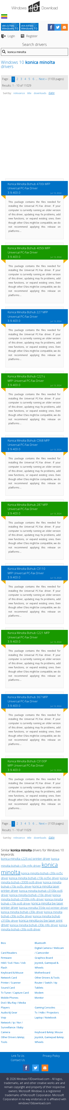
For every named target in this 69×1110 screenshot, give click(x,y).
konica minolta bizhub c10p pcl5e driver (34, 878)
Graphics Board (44, 957)
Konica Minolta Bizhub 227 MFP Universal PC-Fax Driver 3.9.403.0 (28, 316)
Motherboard (42, 972)
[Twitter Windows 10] (35, 1067)
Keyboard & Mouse (12, 972)
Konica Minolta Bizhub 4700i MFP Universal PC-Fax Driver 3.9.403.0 (29, 188)
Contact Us (18, 1060)
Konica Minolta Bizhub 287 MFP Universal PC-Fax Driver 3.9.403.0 (28, 509)
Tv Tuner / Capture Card (15, 992)
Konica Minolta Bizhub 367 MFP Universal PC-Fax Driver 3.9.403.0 (28, 701)
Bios (3, 943)
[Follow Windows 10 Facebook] (51, 27)
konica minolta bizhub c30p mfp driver (34, 925)
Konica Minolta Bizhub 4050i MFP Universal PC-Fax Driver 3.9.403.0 (29, 252)
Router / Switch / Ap (46, 982)
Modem (39, 992)
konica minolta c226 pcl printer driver (25, 859)
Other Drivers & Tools (47, 977)
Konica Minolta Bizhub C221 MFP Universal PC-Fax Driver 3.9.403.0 (29, 637)
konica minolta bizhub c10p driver (30, 895)
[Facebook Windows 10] (26, 1067)
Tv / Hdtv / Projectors (47, 1012)
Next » (43, 79)
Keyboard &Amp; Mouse (49, 1032)
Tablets (39, 987)
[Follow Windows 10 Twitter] (57, 27)
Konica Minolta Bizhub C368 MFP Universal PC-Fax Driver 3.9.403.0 (29, 444)
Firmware (6, 957)
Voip (3, 1017)
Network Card (9, 977)
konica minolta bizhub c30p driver (22, 912)
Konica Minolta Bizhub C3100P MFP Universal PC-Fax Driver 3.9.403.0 (27, 765)
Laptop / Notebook (45, 1017)
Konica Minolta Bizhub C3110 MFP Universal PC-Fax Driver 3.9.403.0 (26, 573)
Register (32, 36)
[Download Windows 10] (35, 6)
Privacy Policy (51, 1056)
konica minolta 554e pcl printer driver (43, 908)
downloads (40, 93)
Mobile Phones (9, 997)
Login (11, 36)
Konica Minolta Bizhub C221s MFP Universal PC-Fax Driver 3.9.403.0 (26, 380)
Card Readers (9, 952)
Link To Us (17, 1056)
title (29, 93)
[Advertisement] (34, 138)
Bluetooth (40, 943)
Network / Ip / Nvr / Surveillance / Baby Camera (12, 1027)
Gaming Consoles (45, 1007)
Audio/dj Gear (9, 1012)
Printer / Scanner (11, 982)
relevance (19, 93)
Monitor (39, 997)
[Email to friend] (64, 27)
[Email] (44, 1067)
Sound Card (8, 987)
